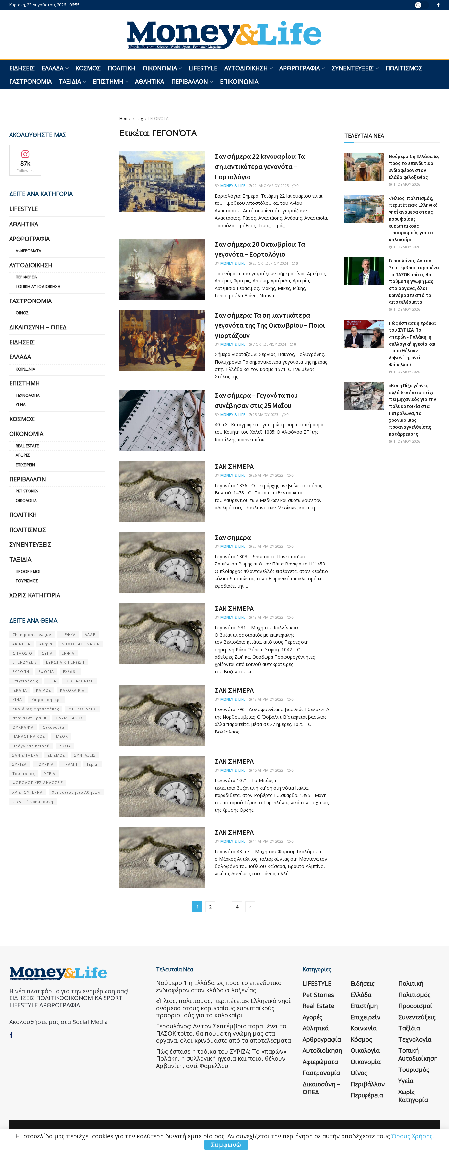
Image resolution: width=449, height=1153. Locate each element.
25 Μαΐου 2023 (265, 414)
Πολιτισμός (404, 68)
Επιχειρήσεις (25, 680)
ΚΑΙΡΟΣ (43, 690)
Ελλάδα (52, 68)
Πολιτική (121, 68)
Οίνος (22, 313)
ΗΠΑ (52, 680)
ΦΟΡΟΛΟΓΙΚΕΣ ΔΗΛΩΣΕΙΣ (37, 782)
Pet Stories (27, 491)
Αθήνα (45, 643)
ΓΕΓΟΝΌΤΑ (158, 118)
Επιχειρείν (25, 465)
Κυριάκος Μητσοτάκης (35, 708)
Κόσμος (88, 68)
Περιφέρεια (26, 277)
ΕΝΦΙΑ (68, 653)
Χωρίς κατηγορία (34, 595)
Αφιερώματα (28, 250)
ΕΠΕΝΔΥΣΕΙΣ (24, 662)
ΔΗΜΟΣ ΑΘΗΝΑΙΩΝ (80, 643)
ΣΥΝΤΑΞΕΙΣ (85, 755)
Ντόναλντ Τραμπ (29, 717)
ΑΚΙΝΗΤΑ (21, 643)
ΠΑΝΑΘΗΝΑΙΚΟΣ (28, 736)
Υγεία (21, 404)
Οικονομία (160, 68)
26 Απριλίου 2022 (267, 475)
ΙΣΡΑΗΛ (19, 690)
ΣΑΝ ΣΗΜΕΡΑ (234, 466)
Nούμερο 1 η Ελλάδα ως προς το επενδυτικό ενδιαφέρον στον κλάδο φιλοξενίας (219, 986)
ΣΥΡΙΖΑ (19, 764)
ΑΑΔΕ (90, 634)
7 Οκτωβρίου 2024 (269, 344)
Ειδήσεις (22, 68)
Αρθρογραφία (299, 68)
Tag (139, 118)
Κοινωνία (25, 369)
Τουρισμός (27, 581)
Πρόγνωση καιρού (31, 745)
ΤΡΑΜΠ (70, 764)
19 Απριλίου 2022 (267, 617)
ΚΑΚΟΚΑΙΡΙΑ (72, 690)
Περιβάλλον (189, 81)
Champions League (31, 634)
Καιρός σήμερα (46, 699)
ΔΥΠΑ (47, 653)
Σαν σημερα (233, 537)
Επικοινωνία (239, 81)
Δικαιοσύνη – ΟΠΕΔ (38, 327)
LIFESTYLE (203, 68)
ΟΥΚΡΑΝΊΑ (23, 727)
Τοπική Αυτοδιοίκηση (38, 286)
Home (125, 118)
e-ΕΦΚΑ (68, 634)
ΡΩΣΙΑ (65, 745)
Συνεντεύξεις (353, 68)
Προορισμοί (28, 571)
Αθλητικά (149, 81)
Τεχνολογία (28, 395)
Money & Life (232, 185)
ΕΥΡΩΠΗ (20, 671)
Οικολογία (26, 500)
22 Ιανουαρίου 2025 (270, 185)
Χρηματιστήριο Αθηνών (76, 792)
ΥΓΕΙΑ (49, 773)
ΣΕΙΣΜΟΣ (56, 755)
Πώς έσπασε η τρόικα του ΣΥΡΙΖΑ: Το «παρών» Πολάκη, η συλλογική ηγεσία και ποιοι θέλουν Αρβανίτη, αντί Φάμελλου (412, 344)
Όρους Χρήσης (412, 1136)
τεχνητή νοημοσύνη (32, 801)
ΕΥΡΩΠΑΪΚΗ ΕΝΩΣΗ (65, 662)
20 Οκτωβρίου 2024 (270, 263)
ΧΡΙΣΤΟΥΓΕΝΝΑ (27, 792)
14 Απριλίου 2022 (267, 841)
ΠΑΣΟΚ (61, 736)
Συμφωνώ (226, 1145)
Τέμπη (92, 764)
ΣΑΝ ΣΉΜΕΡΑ (25, 755)
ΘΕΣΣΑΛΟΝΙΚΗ (79, 680)
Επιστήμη (108, 81)
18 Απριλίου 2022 (267, 699)
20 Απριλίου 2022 (267, 546)
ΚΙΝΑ (17, 699)
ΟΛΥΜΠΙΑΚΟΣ (69, 717)
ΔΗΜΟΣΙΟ (22, 653)
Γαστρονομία (30, 81)
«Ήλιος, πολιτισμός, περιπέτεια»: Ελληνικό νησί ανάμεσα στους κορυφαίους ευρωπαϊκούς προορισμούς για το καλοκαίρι (413, 219)
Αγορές (23, 455)
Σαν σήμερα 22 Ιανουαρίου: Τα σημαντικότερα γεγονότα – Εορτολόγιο (260, 166)
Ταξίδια (70, 81)
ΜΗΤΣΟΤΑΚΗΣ (82, 708)
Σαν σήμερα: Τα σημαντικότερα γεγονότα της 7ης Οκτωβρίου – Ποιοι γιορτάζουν (270, 325)
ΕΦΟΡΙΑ (46, 671)
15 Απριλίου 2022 (267, 770)
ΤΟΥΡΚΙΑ (45, 764)
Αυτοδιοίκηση (246, 68)
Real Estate (27, 446)
